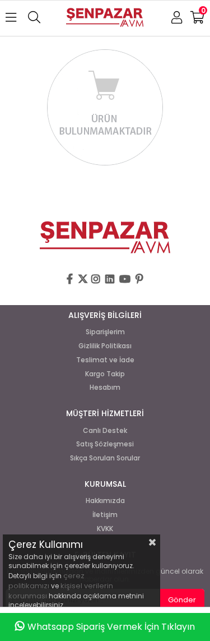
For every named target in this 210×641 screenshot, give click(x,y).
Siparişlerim (105, 332)
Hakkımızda (105, 501)
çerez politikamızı (46, 580)
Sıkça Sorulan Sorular (105, 458)
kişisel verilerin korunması (60, 590)
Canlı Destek (105, 431)
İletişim (105, 515)
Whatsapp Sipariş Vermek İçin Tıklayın (111, 626)
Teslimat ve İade (105, 360)
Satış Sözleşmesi (105, 444)
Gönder (182, 599)
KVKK (105, 529)
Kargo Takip (105, 374)
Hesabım (105, 387)
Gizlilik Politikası (105, 346)
